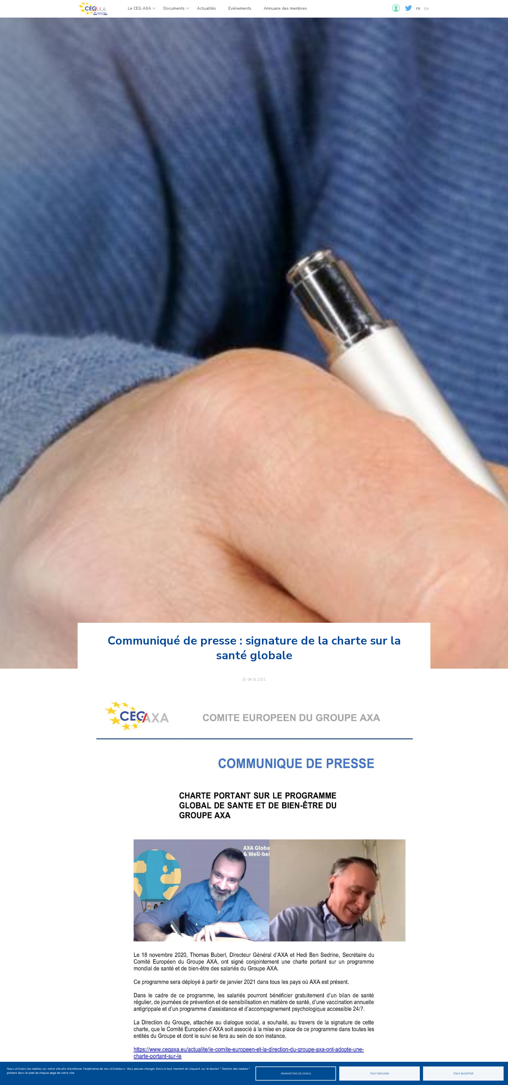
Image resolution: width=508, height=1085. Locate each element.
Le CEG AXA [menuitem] (136, 10)
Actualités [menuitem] (206, 8)
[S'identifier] (396, 10)
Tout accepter (463, 1073)
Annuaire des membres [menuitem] (285, 8)
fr (418, 8)
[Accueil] (93, 9)
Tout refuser (379, 1073)
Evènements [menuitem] (239, 8)
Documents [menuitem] (171, 10)
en (426, 8)
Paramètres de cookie (296, 1073)
